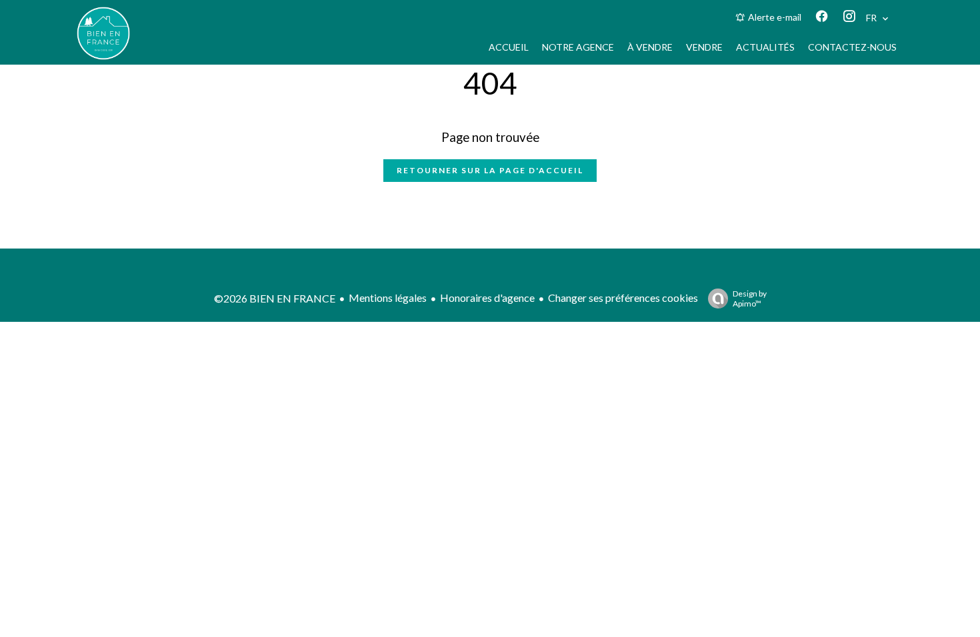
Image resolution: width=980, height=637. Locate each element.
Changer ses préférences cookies (623, 297)
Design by (750, 299)
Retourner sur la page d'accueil (490, 170)
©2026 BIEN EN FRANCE (274, 298)
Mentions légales (388, 297)
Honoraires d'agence (487, 297)
